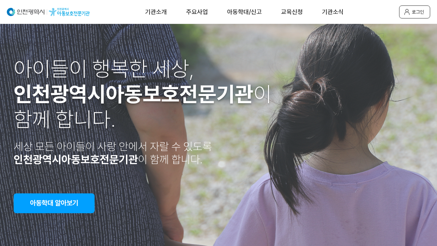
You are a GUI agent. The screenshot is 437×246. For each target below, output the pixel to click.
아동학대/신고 (244, 11)
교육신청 (292, 11)
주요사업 (197, 11)
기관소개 (156, 11)
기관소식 (333, 11)
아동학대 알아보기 (54, 203)
